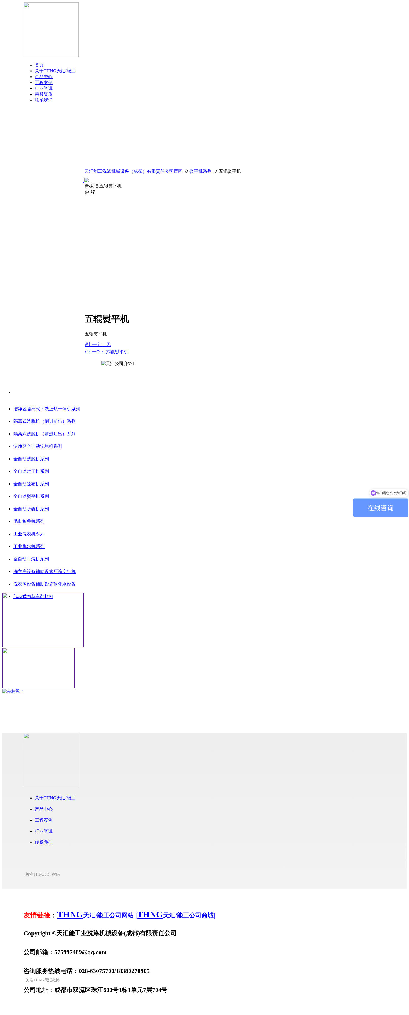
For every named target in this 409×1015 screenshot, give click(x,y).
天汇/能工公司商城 (188, 915)
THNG (70, 914)
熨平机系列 (200, 171)
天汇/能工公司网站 (108, 915)
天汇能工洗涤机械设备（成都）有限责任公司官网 (134, 171)
